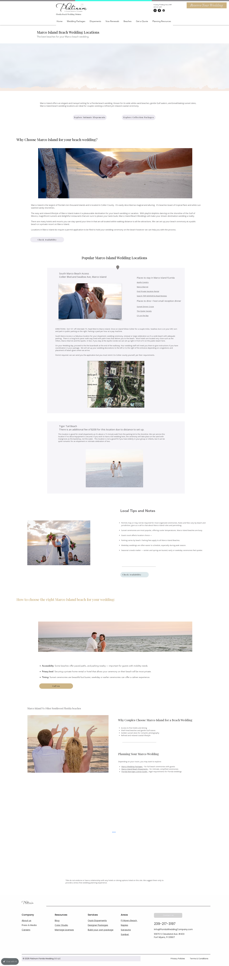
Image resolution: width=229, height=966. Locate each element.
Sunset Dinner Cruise (145, 306)
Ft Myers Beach (129, 920)
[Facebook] (159, 10)
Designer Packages (98, 925)
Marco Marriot (142, 287)
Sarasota (126, 929)
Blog (57, 920)
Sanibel (125, 934)
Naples (124, 925)
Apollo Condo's (143, 282)
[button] (77, 21)
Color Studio (61, 925)
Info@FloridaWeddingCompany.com (173, 929)
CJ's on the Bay (142, 315)
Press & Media (29, 925)
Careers (26, 929)
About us (26, 920)
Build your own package (100, 929)
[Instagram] (155, 10)
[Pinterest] (163, 10)
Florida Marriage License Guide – (134, 771)
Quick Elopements (97, 920)
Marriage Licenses (64, 929)
